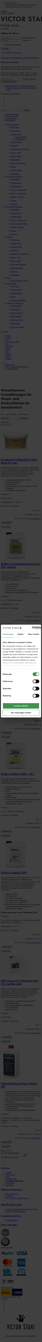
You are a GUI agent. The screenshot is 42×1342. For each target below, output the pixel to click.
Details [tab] (20, 634)
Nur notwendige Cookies (21, 713)
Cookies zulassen (21, 706)
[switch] (36, 681)
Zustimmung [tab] (8, 634)
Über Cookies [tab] (33, 634)
